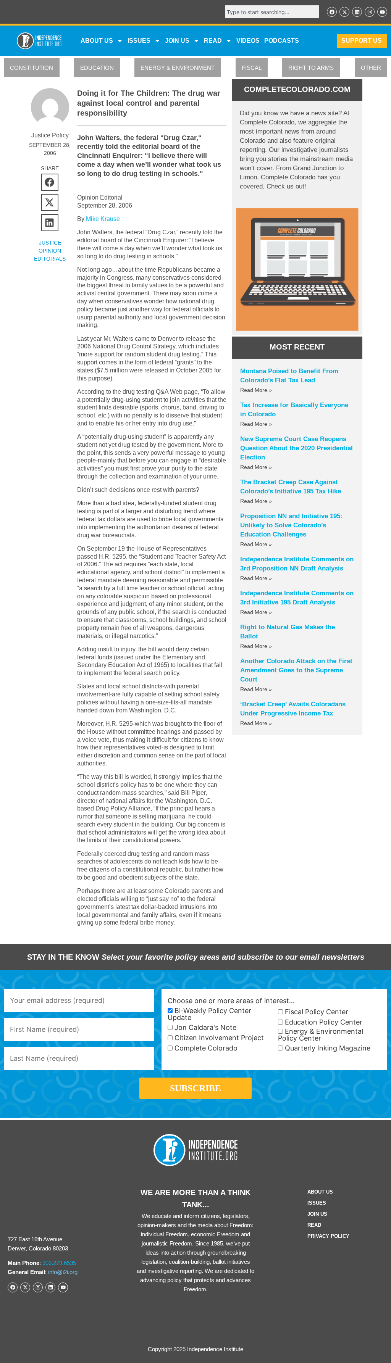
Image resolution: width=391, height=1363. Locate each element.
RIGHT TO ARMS (311, 67)
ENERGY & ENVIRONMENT (178, 67)
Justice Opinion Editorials (50, 251)
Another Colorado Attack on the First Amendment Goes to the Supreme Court (296, 670)
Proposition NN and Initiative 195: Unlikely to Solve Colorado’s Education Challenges (291, 525)
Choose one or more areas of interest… (231, 1000)
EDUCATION (97, 67)
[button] (49, 182)
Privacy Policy (328, 1236)
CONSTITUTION (31, 67)
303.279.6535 (59, 1263)
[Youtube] (382, 12)
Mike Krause (103, 219)
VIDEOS (248, 40)
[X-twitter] (344, 12)
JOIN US (177, 40)
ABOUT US (97, 40)
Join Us (317, 1214)
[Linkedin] (357, 12)
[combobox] (272, 11)
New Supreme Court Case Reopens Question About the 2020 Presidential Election (296, 448)
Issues (139, 40)
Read (314, 1225)
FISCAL (252, 67)
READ (213, 40)
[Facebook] (332, 12)
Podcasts (281, 40)
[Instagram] (370, 12)
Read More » (256, 390)
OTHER (371, 67)
